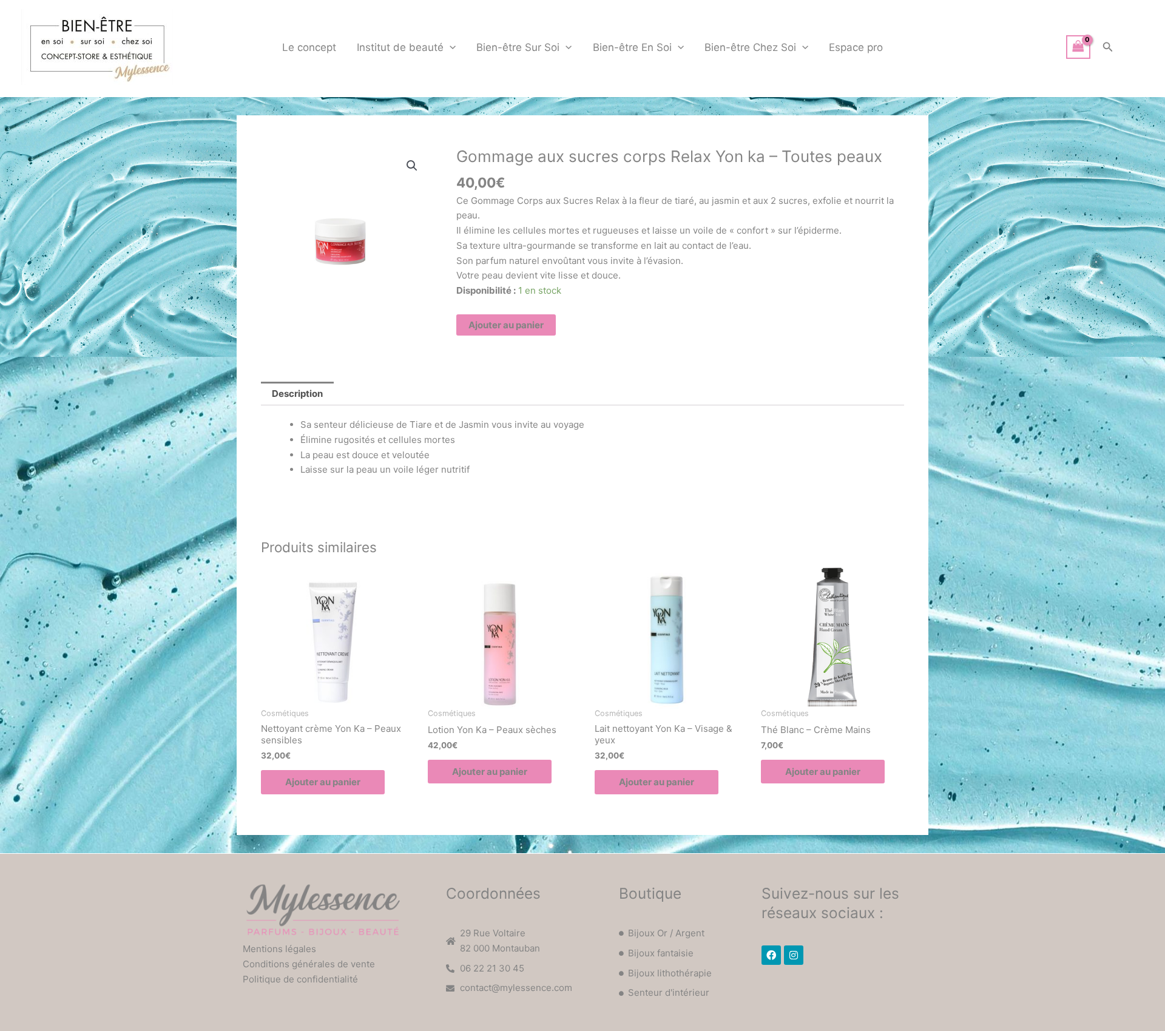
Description (297, 393)
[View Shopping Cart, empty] (1078, 47)
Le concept (309, 47)
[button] (450, 47)
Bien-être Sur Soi (517, 47)
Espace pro (856, 47)
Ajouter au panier (506, 325)
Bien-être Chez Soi (750, 47)
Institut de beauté (400, 47)
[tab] (297, 393)
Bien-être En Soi (632, 47)
